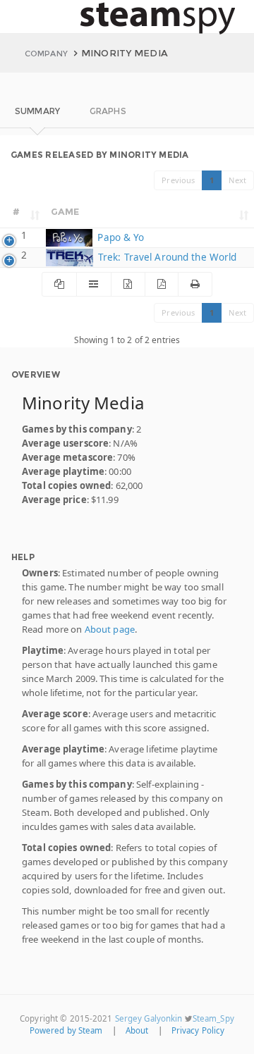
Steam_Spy (213, 1018)
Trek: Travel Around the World (166, 257)
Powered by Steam (66, 1030)
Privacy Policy (198, 1030)
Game (65, 211)
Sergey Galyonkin (149, 1018)
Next (237, 180)
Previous (178, 180)
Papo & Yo (119, 237)
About (137, 1030)
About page (110, 629)
